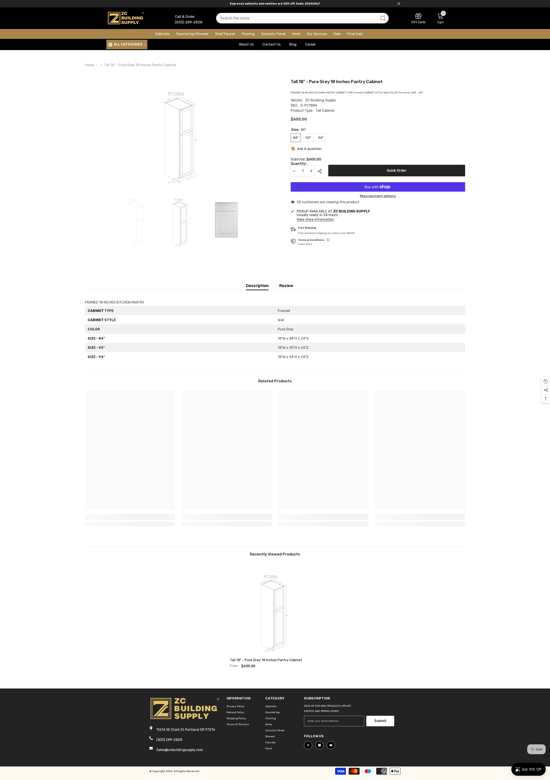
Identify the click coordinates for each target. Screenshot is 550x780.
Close (399, 4)
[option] (181, 132)
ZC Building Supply (320, 100)
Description (257, 285)
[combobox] (296, 18)
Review (286, 285)
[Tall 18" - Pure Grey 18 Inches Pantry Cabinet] (275, 609)
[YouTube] (331, 745)
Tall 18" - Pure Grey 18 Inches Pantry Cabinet (266, 660)
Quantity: (299, 164)
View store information (315, 219)
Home (89, 65)
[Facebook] (308, 745)
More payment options (378, 196)
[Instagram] (319, 745)
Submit (380, 721)
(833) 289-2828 (188, 22)
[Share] (321, 171)
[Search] (302, 18)
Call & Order (185, 16)
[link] (418, 18)
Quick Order (396, 170)
